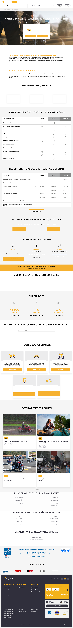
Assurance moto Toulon (54, 503)
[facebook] (65, 579)
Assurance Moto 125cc (54, 516)
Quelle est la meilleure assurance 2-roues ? (36, 536)
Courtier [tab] (19, 1)
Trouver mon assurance (11, 5)
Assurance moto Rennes (54, 502)
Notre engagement (22, 5)
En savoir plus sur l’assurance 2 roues (36, 539)
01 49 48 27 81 (65, 602)
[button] (19, 431)
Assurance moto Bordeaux (18, 500)
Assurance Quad (19, 523)
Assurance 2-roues (18, 516)
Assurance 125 (54, 524)
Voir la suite (36, 489)
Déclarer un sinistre (42, 5)
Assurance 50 (54, 523)
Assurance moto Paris (54, 500)
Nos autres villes (54, 505)
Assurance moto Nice (18, 502)
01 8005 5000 (51, 602)
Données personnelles (13, 624)
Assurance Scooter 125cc (54, 519)
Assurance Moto (19, 518)
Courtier (49, 624)
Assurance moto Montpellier (19, 498)
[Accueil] (4, 6)
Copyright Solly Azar (65, 624)
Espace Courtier (67, 6)
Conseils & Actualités (32, 5)
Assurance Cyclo (19, 521)
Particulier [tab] (14, 1)
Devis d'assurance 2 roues (36, 537)
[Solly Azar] (6, 2)
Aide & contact (52, 5)
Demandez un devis (13, 258)
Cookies (6, 624)
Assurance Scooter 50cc (54, 521)
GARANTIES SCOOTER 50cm (53, 228)
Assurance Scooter (18, 519)
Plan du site (29, 624)
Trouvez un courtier (59, 256)
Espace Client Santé (60, 6)
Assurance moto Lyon (19, 497)
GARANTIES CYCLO (19, 228)
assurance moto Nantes (54, 498)
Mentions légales (22, 624)
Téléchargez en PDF (36, 211)
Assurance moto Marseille (18, 503)
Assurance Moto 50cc (54, 518)
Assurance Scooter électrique (18, 524)
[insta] (62, 579)
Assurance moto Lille (54, 497)
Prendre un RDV (58, 605)
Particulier (44, 624)
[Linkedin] (68, 579)
